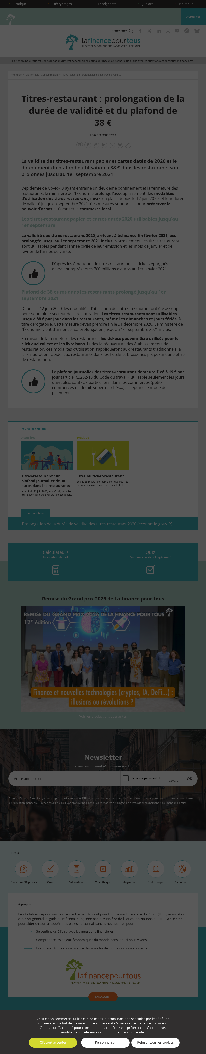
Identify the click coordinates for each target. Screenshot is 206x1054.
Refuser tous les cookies (155, 1042)
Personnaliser (105, 1042)
